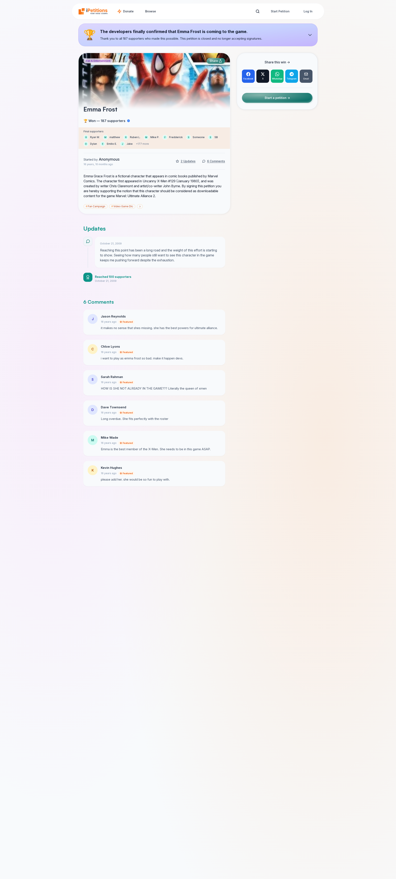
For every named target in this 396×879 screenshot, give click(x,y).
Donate (128, 11)
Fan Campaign (95, 206)
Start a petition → (277, 98)
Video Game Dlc (122, 206)
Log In (308, 11)
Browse (150, 11)
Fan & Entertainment (98, 60)
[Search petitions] (257, 11)
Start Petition (280, 11)
